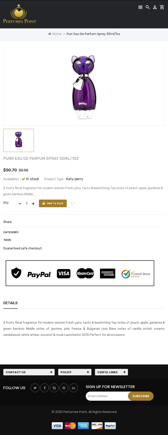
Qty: (6, 203)
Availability (11, 179)
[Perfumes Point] (84, 425)
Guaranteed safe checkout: (22, 248)
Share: (7, 222)
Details (10, 303)
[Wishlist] (73, 203)
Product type (53, 179)
